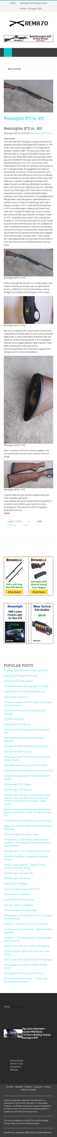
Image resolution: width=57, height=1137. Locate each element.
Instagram (38, 1087)
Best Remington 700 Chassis (17, 789)
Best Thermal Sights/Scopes (17, 751)
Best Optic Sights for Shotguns (18, 905)
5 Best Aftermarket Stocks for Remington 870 (25, 765)
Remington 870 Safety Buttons (18, 681)
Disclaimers (15, 1066)
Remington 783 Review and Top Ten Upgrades (26, 924)
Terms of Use (16, 1063)
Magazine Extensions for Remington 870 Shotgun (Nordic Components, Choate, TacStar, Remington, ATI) (28, 812)
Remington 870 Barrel (14, 719)
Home (7, 1007)
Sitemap (14, 1070)
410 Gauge (12, 525)
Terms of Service (27, 1123)
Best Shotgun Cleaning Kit (16, 697)
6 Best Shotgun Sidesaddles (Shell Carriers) (24, 691)
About (13, 3)
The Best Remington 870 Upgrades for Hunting (26, 686)
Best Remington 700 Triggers (17, 784)
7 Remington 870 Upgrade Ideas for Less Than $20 (28, 820)
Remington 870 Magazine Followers (21, 675)
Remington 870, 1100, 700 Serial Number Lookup (27, 851)
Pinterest (28, 1087)
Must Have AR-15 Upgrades (17, 894)
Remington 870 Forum (41, 133)
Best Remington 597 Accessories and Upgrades (27, 946)
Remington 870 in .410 (24, 118)
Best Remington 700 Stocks (17, 878)
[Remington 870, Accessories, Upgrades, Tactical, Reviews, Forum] (28, 23)
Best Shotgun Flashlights (16, 884)
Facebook (19, 1087)
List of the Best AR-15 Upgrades (19, 899)
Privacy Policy (16, 1060)
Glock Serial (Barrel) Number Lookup (21, 834)
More (26, 525)
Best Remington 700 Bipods (17, 724)
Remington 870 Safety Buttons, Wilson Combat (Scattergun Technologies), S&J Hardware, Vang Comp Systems (27, 842)
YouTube (9, 1087)
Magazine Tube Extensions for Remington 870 (26, 670)
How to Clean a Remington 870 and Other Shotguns (28, 959)
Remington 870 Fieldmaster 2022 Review (23, 973)
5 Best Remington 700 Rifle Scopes (20, 910)
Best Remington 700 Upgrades (18, 873)
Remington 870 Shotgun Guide (33, 3)
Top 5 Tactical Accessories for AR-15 (22, 889)
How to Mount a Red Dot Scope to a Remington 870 (28, 770)
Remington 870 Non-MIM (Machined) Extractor (26, 746)
